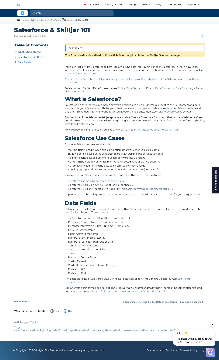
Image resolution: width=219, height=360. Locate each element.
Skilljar (33, 20)
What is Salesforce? (29, 52)
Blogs (159, 4)
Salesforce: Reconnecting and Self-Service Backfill (131, 291)
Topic (33, 322)
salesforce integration (66, 330)
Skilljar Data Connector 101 (133, 88)
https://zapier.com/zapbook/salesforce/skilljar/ (144, 189)
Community (175, 4)
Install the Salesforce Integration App (156, 129)
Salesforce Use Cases (31, 57)
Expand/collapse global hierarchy (20, 20)
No (70, 311)
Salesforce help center (83, 73)
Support (193, 4)
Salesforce (55, 20)
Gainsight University (139, 4)
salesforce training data (96, 330)
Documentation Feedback (162, 350)
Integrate (44, 20)
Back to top (20, 301)
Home (24, 20)
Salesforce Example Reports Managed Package (96, 181)
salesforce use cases (125, 330)
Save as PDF (202, 37)
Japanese (94, 4)
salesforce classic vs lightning (32, 330)
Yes (57, 311)
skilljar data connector (154, 330)
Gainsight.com (113, 4)
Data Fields (24, 62)
